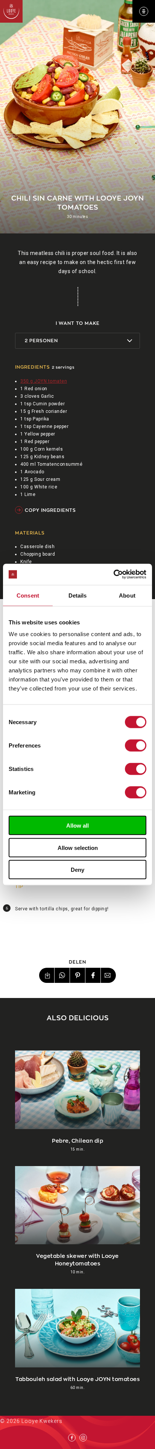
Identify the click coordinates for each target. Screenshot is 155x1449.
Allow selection (78, 847)
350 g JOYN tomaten (43, 381)
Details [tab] (77, 595)
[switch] (135, 746)
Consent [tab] (28, 595)
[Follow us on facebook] (72, 1437)
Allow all (77, 825)
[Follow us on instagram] (83, 1437)
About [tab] (127, 595)
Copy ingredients (50, 510)
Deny (77, 870)
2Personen (41, 340)
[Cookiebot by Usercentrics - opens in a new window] (113, 574)
